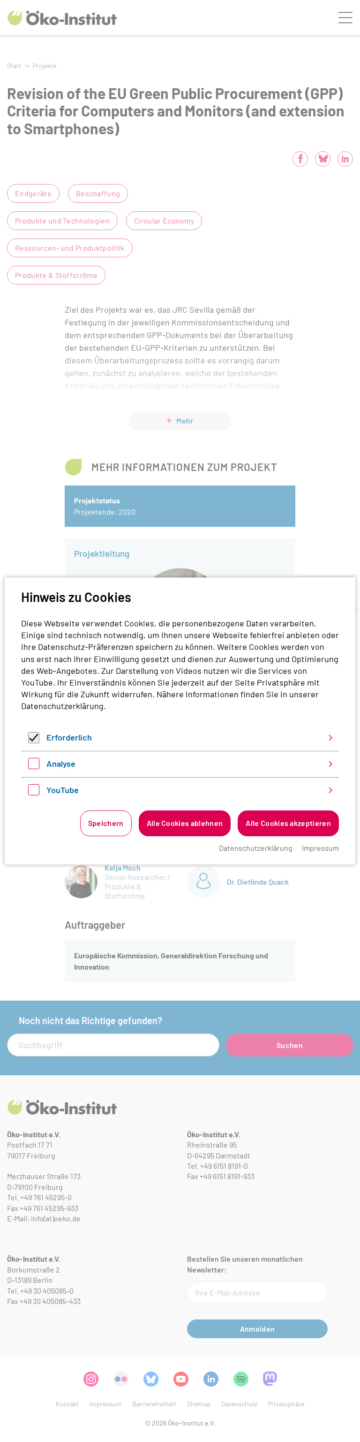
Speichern (106, 822)
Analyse (60, 763)
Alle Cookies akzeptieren (288, 822)
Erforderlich (69, 737)
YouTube (62, 790)
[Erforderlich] (33, 740)
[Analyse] (33, 766)
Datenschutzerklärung (62, 706)
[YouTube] (33, 792)
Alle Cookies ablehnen (185, 822)
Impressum (320, 847)
